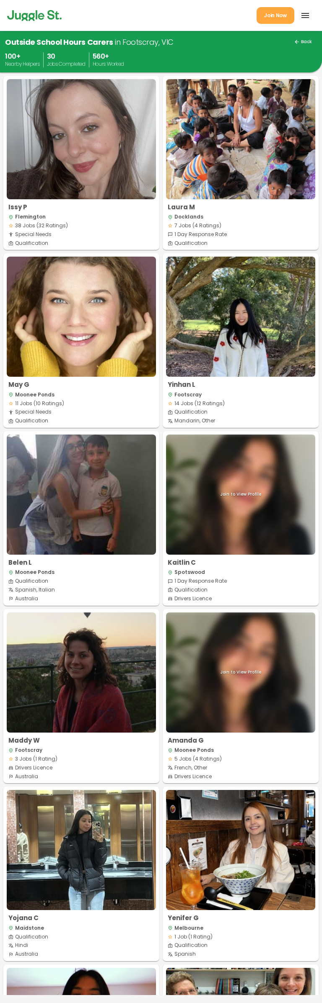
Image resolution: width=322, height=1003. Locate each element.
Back (303, 42)
